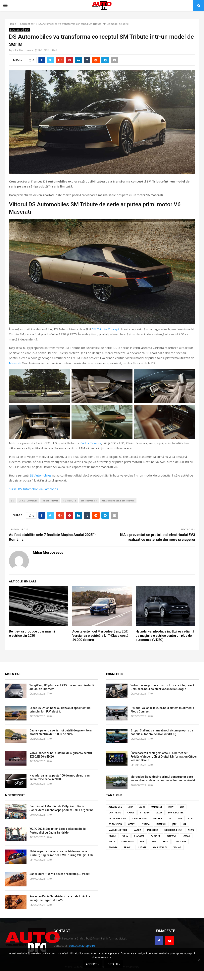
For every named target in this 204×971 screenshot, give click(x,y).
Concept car (16, 30)
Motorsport (15, 795)
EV (170, 818)
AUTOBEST (156, 806)
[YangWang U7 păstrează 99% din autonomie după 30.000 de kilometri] (15, 691)
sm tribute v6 (89, 500)
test (165, 841)
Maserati (15, 363)
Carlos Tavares (90, 443)
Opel (125, 835)
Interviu (161, 824)
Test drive (180, 841)
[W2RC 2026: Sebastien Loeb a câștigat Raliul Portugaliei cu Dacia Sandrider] (15, 834)
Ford (191, 818)
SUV (142, 841)
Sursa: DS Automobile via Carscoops (33, 489)
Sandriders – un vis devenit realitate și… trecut (59, 873)
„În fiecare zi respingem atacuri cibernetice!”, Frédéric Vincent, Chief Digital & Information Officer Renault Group (163, 756)
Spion (112, 841)
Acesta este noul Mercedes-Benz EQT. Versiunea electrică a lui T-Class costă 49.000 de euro (100, 636)
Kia (184, 824)
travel (128, 847)
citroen (144, 812)
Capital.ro (115, 812)
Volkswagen (160, 847)
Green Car (13, 674)
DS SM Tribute (50, 500)
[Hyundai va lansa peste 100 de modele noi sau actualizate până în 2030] (15, 781)
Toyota (113, 847)
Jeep (174, 824)
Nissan (112, 835)
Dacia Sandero (117, 818)
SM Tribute (69, 500)
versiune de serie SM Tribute (118, 500)
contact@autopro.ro (82, 945)
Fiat (180, 818)
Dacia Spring (139, 818)
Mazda (137, 830)
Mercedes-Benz (173, 830)
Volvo (177, 847)
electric (158, 818)
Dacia (159, 812)
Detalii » (114, 964)
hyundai (145, 824)
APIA (130, 806)
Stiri (27, 30)
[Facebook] (159, 940)
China (130, 812)
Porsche (155, 835)
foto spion (115, 824)
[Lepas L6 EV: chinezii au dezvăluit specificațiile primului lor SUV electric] (15, 713)
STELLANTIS (127, 841)
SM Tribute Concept (105, 329)
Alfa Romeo (115, 806)
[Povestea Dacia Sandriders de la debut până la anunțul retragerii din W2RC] (15, 902)
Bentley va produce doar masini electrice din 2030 (32, 633)
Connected (114, 674)
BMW (171, 806)
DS (12, 500)
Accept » (92, 964)
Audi (142, 806)
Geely (131, 824)
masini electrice (118, 830)
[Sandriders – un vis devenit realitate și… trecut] (15, 879)
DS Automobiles (41, 475)
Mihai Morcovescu (23, 50)
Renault (171, 835)
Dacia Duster (175, 812)
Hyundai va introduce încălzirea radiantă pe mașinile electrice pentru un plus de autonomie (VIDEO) (165, 636)
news (191, 830)
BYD (182, 806)
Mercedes (152, 830)
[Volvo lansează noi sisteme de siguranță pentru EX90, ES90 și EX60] (15, 758)
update (142, 847)
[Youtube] (169, 940)
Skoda (186, 835)
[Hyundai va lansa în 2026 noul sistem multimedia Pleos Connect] (117, 713)
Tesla (153, 841)
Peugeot (139, 835)
